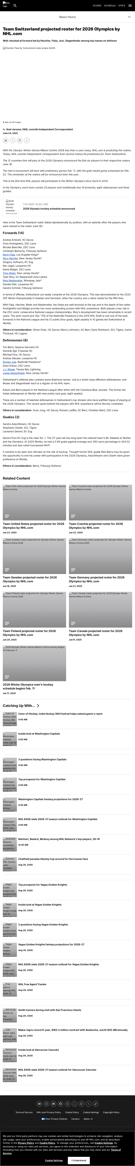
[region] (67, 1148)
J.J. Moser (9, 369)
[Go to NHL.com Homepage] (6, 5)
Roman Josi (9, 361)
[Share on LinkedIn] (19, 140)
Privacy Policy (26, 1143)
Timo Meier (9, 273)
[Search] (15, 6)
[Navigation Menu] (130, 6)
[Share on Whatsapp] (5, 140)
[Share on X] (12, 140)
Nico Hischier (10, 258)
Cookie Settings (104, 1143)
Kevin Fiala (9, 254)
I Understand (79, 1160)
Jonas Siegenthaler (14, 373)
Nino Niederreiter (12, 280)
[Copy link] (27, 140)
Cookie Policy (47, 1143)
